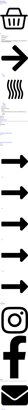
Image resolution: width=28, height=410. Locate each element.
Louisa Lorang (2, 1)
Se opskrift (1, 134)
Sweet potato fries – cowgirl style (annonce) (6, 142)
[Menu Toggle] (0, 34)
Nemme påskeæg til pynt (3, 119)
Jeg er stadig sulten (3, 2)
